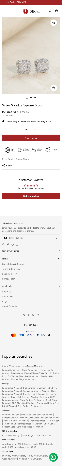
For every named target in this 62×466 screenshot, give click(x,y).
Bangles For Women (30, 376)
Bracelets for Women (21, 373)
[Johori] (31, 11)
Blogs (4, 301)
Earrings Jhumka (10, 400)
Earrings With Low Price (48, 403)
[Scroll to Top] (57, 451)
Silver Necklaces (43, 435)
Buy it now (31, 138)
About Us (6, 291)
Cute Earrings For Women (29, 406)
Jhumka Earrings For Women (35, 391)
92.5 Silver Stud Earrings (23, 403)
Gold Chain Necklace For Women (44, 417)
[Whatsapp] (17, 244)
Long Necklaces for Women (30, 426)
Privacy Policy (8, 278)
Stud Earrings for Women (34, 388)
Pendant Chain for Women (14, 417)
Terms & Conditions (11, 269)
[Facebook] (8, 244)
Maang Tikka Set (40, 373)
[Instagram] (12, 244)
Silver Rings (27, 435)
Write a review (31, 196)
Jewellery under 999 (12, 444)
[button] (56, 11)
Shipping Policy (9, 274)
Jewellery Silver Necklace (15, 420)
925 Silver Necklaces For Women (36, 414)
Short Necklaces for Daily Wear (44, 420)
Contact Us (7, 296)
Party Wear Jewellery (38, 455)
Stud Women (9, 406)
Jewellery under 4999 (25, 447)
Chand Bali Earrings (20, 397)
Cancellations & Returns (13, 264)
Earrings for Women (11, 388)
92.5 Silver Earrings (11, 435)
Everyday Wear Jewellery (14, 455)
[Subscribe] (56, 238)
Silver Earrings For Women (32, 400)
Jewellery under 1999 (34, 444)
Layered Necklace (10, 414)
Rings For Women (30, 370)
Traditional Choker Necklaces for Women (22, 423)
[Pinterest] (3, 244)
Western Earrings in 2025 (43, 397)
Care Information (10, 306)
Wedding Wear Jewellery (30, 458)
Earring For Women (11, 370)
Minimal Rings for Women (23, 379)
